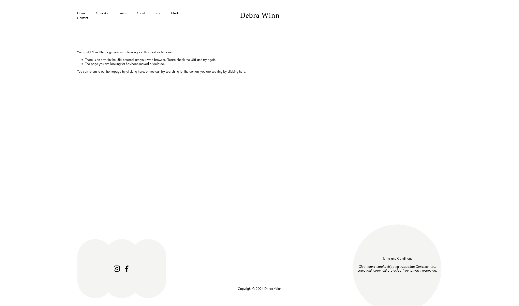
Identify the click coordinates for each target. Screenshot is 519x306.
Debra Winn (260, 15)
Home (81, 13)
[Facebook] (127, 268)
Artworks (101, 13)
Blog (158, 13)
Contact (82, 18)
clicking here (135, 71)
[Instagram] (117, 268)
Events (122, 13)
